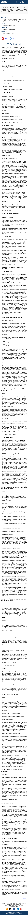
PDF (6, 38)
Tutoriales (21, 905)
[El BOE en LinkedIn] (18, 909)
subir (24, 898)
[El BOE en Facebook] (14, 909)
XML (13, 38)
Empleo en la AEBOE (14, 906)
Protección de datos (17, 904)
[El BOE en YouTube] (21, 909)
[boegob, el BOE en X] (10, 909)
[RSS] (7, 909)
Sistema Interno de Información (11, 905)
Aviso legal (24, 903)
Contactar (4, 903)
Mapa (19, 903)
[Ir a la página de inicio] (4, 2)
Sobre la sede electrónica (12, 903)
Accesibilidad (9, 904)
